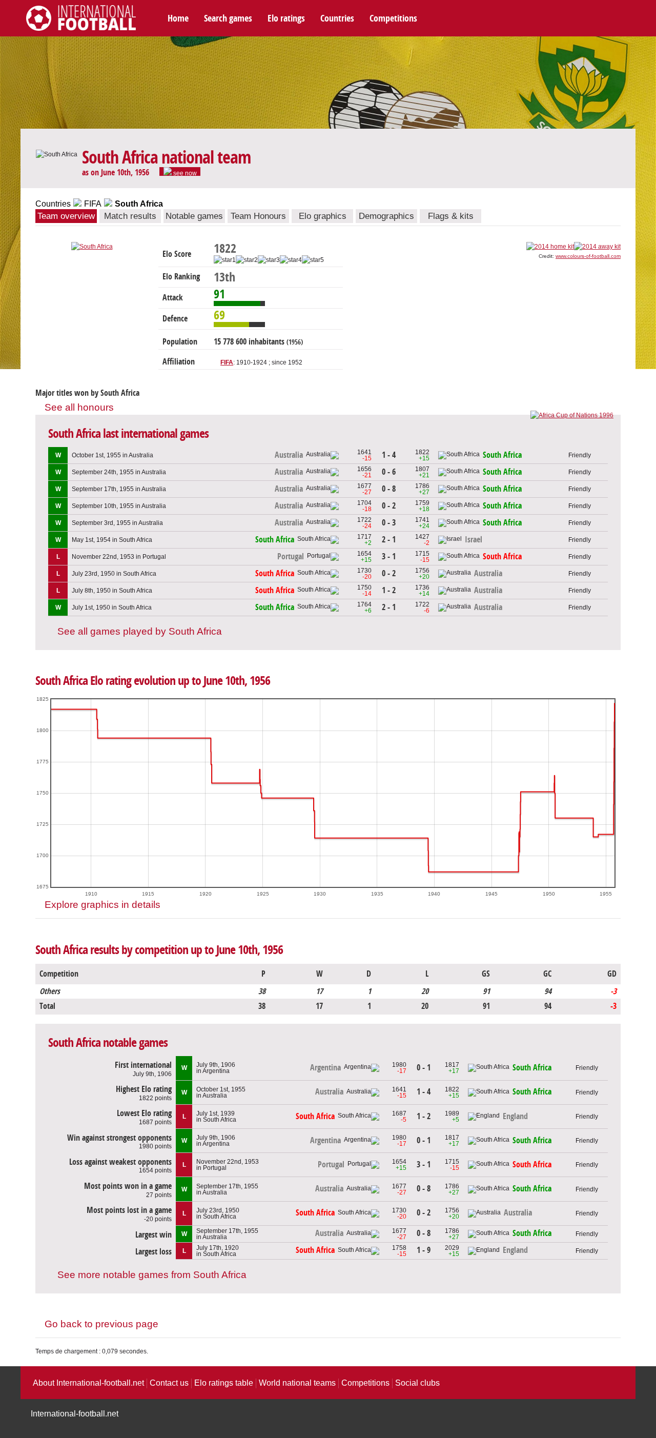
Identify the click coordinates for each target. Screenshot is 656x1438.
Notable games (194, 216)
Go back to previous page (101, 1324)
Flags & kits (451, 216)
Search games (228, 18)
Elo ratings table (223, 1383)
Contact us (169, 1383)
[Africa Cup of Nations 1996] (571, 415)
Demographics (386, 216)
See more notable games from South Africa (152, 1274)
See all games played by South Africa (139, 631)
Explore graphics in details (102, 904)
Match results (130, 216)
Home (178, 18)
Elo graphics (322, 216)
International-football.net (74, 1413)
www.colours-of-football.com (588, 256)
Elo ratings (286, 18)
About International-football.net (88, 1383)
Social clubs (417, 1383)
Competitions (393, 18)
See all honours (79, 407)
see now (184, 173)
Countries (337, 18)
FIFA (92, 203)
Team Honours (258, 216)
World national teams (297, 1383)
